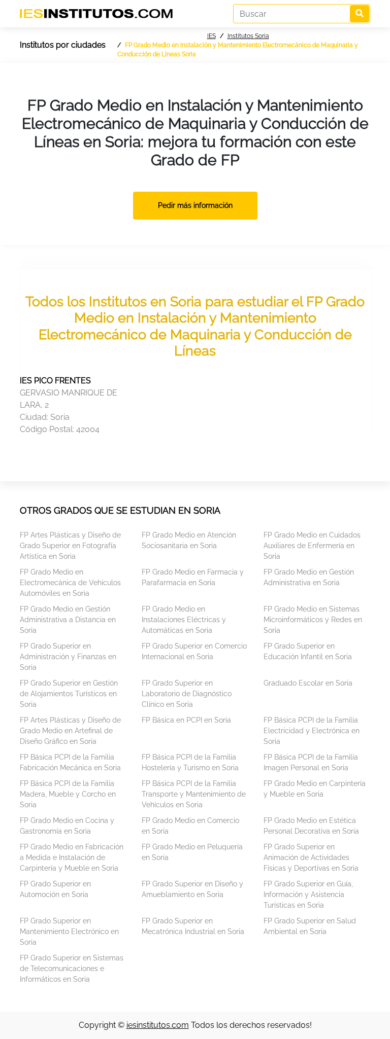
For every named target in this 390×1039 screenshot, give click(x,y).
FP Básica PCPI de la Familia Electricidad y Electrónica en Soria (312, 730)
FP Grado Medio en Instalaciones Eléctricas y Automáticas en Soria (184, 619)
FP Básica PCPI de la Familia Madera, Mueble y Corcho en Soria (68, 794)
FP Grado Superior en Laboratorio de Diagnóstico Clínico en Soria (187, 693)
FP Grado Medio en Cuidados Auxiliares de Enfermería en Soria (312, 545)
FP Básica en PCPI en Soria (186, 720)
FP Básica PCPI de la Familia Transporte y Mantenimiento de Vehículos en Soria (194, 794)
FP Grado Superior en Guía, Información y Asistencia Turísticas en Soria (308, 894)
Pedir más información (195, 205)
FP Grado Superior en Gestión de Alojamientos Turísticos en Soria (69, 693)
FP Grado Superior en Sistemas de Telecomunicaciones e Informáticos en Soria (71, 968)
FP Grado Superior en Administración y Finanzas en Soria (68, 656)
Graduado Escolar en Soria (308, 683)
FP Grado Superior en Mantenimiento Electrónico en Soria (69, 931)
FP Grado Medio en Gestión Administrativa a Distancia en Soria (68, 619)
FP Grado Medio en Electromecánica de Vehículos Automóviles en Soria (70, 582)
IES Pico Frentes (55, 380)
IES (211, 36)
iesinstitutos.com (157, 1025)
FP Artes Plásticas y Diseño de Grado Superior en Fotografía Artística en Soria (70, 545)
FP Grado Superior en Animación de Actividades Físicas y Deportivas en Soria (311, 857)
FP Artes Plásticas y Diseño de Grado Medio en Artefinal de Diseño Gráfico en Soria (70, 730)
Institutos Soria (248, 36)
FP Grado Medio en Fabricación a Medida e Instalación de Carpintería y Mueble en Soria (71, 857)
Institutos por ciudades (63, 45)
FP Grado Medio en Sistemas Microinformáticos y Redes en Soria (313, 619)
